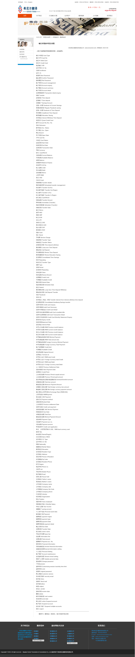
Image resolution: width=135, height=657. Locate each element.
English (30, 2)
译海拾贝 (56, 37)
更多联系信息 (23, 58)
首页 (25, 15)
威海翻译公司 (53, 638)
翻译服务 (81, 15)
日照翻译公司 (53, 636)
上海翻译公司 (70, 633)
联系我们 (109, 15)
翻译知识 (63, 37)
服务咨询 (22, 52)
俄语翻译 (35, 636)
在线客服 (22, 49)
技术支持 (22, 54)
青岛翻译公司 (53, 631)
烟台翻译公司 (53, 633)
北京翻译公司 (70, 631)
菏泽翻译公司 (70, 638)
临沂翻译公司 (70, 641)
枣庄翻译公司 (70, 636)
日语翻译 (35, 633)
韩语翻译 (36, 638)
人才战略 (95, 15)
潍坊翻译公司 (53, 641)
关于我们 (39, 15)
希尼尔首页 (46, 37)
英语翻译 (35, 631)
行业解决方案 (53, 15)
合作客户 (67, 15)
